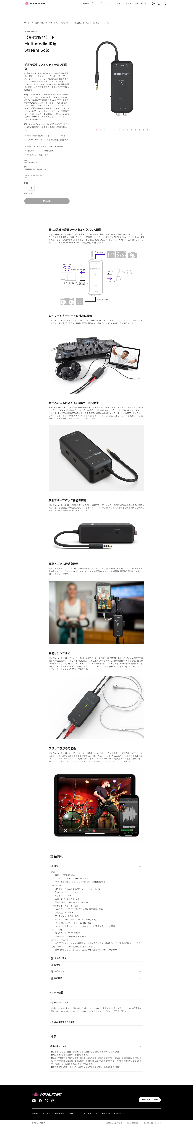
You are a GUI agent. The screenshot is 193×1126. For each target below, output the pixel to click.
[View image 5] (112, 130)
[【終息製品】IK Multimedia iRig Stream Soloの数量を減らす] (25, 187)
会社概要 (36, 1113)
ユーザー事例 (59, 1113)
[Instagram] (53, 1101)
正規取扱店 (106, 1113)
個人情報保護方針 (133, 1123)
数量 (26, 183)
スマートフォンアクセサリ (59, 23)
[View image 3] (104, 130)
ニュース (71, 1113)
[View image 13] (143, 130)
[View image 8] (123, 130)
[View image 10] (131, 130)
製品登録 (46, 1113)
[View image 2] (100, 130)
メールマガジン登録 (149, 1099)
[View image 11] (135, 130)
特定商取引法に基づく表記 (113, 1123)
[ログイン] (153, 3)
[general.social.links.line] (34, 1101)
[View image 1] (96, 130)
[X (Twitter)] (46, 1101)
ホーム (26, 23)
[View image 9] (127, 130)
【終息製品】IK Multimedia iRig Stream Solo (92, 23)
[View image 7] (120, 130)
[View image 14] (147, 130)
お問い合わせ (120, 1113)
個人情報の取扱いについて (152, 1123)
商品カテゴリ (40, 23)
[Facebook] (40, 1101)
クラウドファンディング (88, 1113)
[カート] (159, 3)
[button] (90, 3)
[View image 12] (139, 130)
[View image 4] (108, 130)
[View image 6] (116, 130)
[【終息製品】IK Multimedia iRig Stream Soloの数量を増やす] (38, 187)
